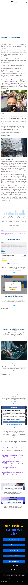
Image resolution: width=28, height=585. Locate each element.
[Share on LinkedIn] (17, 225)
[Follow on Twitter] (14, 569)
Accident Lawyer (15, 578)
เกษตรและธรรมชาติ (10, 578)
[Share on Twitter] (13, 225)
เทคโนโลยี (16, 578)
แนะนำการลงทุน (10, 579)
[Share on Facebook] (11, 225)
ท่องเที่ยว (4, 578)
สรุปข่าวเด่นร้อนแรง (4, 35)
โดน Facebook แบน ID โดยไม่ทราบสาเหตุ (14, 427)
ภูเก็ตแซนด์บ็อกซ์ (11, 81)
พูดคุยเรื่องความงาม (18, 581)
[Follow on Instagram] (11, 569)
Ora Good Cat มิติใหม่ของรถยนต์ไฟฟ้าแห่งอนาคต (7, 234)
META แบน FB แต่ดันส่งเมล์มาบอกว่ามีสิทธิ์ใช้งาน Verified (13, 329)
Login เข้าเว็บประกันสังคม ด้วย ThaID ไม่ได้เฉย (14, 296)
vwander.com (14, 566)
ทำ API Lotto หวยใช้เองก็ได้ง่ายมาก (14, 263)
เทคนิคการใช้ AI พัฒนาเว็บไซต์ (14, 362)
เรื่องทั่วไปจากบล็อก (7, 578)
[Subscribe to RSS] (17, 569)
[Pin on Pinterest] (16, 225)
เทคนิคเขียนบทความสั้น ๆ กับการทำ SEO (13, 489)
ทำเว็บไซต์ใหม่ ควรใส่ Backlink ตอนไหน (13, 503)
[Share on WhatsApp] (10, 225)
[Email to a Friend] (14, 225)
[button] (2, 2)
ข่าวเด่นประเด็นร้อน (17, 579)
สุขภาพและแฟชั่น (22, 578)
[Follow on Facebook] (10, 569)
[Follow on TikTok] (13, 569)
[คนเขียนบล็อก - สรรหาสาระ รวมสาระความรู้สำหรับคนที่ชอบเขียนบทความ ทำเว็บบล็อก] (14, 2)
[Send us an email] (16, 569)
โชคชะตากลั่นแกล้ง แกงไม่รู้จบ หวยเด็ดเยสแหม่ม (21, 234)
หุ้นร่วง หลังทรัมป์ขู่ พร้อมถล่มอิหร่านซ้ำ (9, 467)
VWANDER (5, 452)
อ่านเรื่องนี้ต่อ (14, 272)
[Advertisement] (14, 19)
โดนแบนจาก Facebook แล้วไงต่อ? (14, 395)
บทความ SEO (22, 578)
